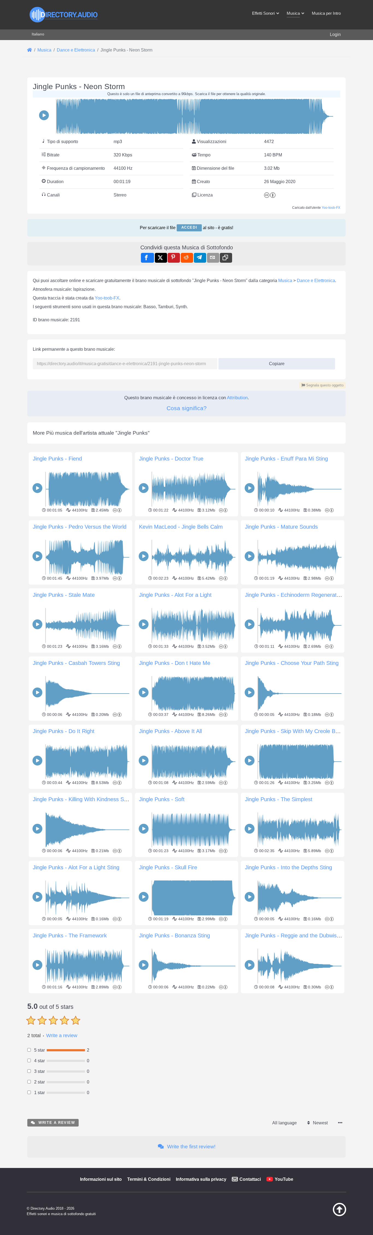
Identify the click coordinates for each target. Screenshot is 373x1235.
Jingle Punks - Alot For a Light (175, 595)
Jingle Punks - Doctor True (171, 459)
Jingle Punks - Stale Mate (64, 595)
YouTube (284, 1179)
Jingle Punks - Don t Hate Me (174, 663)
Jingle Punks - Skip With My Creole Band (294, 731)
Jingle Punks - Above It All (170, 731)
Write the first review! (190, 1146)
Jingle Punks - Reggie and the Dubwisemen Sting (304, 936)
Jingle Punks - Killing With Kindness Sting (83, 799)
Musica (285, 280)
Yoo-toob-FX (331, 208)
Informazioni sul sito (101, 1179)
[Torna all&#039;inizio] (325, 1215)
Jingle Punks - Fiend (57, 459)
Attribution (237, 397)
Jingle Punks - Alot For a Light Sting (76, 867)
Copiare (274, 362)
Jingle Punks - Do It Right (63, 731)
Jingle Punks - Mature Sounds (281, 527)
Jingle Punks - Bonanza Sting (174, 936)
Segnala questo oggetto (324, 385)
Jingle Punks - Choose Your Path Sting (292, 663)
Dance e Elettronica (316, 280)
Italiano (38, 34)
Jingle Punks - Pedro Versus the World (79, 527)
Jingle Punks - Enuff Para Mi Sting (286, 459)
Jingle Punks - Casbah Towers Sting (76, 663)
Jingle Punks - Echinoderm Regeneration (294, 595)
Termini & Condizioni (148, 1179)
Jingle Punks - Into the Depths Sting (288, 867)
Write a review (61, 1035)
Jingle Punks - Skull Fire (168, 867)
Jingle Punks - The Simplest (278, 799)
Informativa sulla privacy (201, 1179)
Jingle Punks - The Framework (70, 936)
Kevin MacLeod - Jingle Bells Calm (181, 527)
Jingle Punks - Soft (162, 799)
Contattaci (250, 1179)
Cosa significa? (187, 408)
